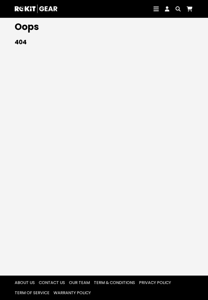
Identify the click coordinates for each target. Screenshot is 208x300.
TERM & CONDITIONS (114, 283)
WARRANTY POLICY (72, 293)
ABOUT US (25, 283)
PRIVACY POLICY (155, 283)
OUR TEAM (79, 283)
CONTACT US (52, 283)
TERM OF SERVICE (32, 293)
